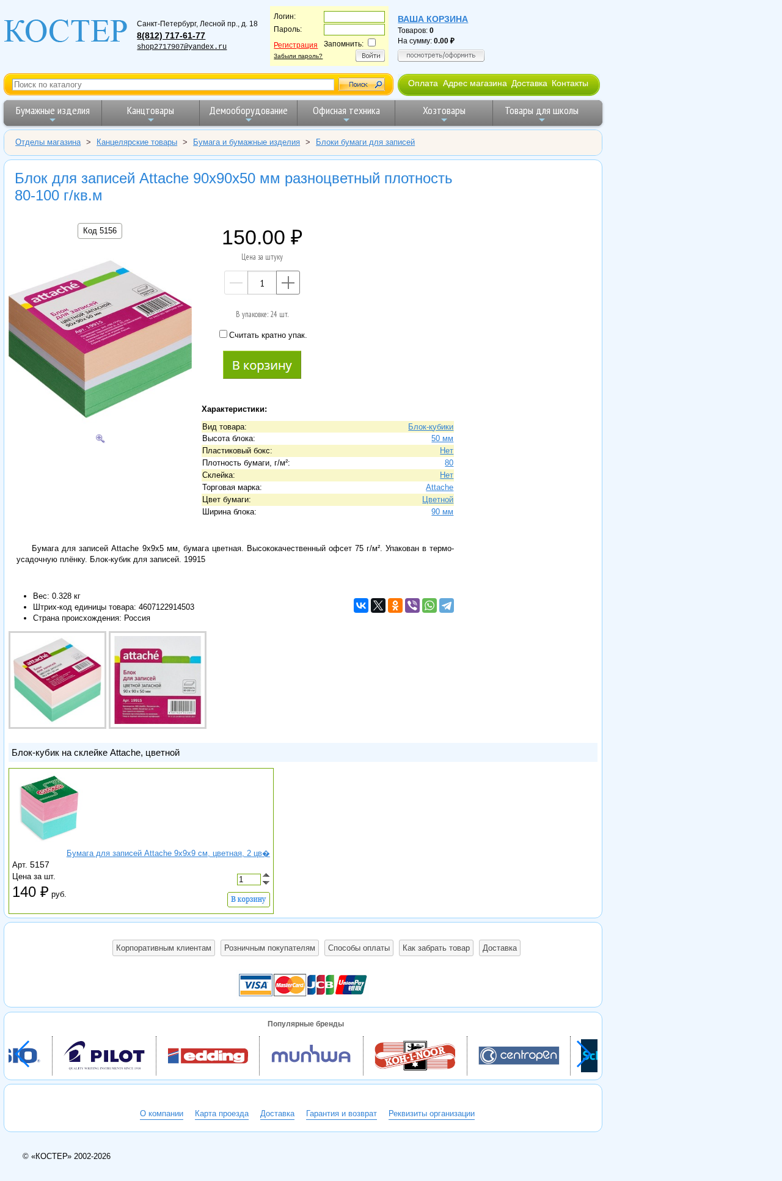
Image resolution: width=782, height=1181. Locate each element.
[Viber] (412, 605)
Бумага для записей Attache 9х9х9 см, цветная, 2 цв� (168, 853)
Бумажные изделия (53, 110)
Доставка (529, 83)
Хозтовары (444, 110)
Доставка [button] (500, 947)
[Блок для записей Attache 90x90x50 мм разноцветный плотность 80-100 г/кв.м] (100, 340)
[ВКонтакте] (361, 605)
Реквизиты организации (432, 1113)
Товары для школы (542, 110)
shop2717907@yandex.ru (182, 47)
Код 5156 (100, 230)
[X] (378, 605)
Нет (446, 450)
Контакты (570, 83)
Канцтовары (150, 110)
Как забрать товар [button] (436, 947)
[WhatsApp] (429, 605)
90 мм (442, 511)
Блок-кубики (430, 426)
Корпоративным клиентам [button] (163, 947)
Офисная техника (346, 110)
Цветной (437, 499)
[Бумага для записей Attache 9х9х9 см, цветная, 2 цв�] (49, 842)
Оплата (423, 83)
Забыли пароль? (298, 56)
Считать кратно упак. (268, 335)
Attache (439, 487)
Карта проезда (222, 1113)
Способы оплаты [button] (359, 947)
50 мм (442, 438)
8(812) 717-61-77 (171, 35)
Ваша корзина (433, 19)
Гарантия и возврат (341, 1113)
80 (449, 462)
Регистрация (296, 45)
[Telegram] (446, 605)
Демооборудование (248, 110)
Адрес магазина (475, 83)
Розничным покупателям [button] (269, 947)
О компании (161, 1113)
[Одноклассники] (395, 605)
